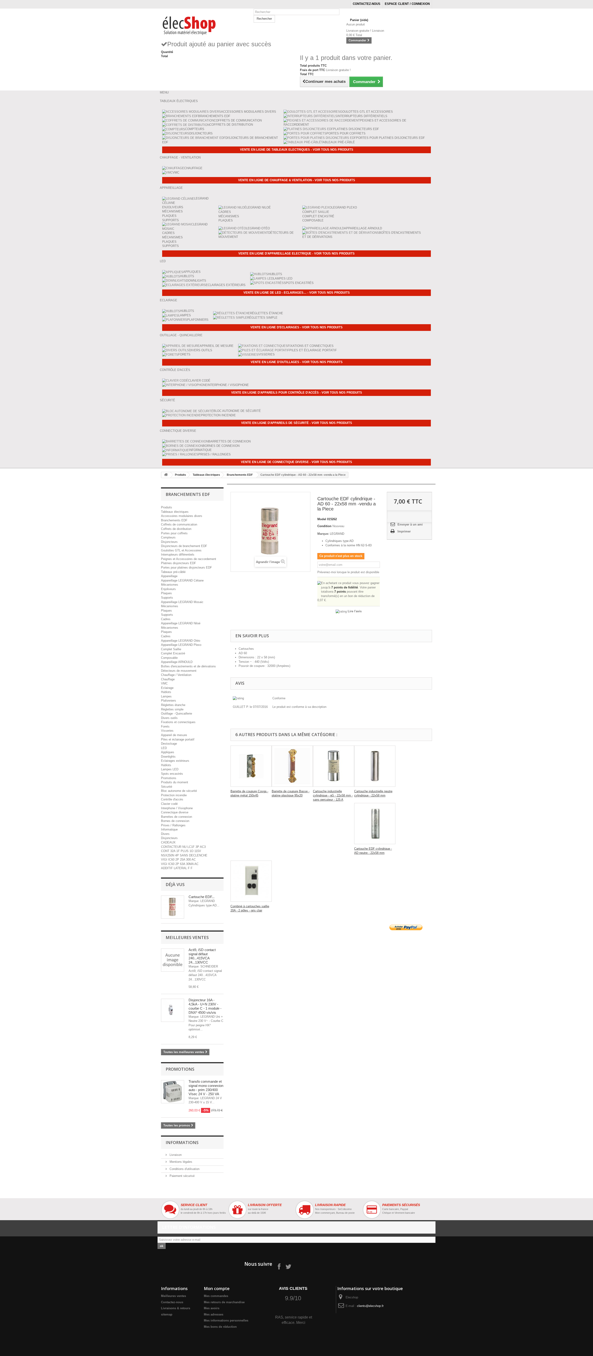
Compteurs (194, 129)
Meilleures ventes (187, 937)
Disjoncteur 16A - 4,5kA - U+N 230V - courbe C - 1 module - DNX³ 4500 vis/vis (205, 1006)
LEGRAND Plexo (344, 207)
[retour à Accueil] (165, 475)
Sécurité (166, 786)
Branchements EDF (214, 116)
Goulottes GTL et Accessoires (366, 111)
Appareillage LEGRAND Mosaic (182, 602)
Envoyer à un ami (410, 524)
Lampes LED (282, 278)
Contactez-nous (366, 4)
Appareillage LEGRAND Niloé (180, 623)
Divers (165, 834)
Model (321, 519)
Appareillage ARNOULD (363, 228)
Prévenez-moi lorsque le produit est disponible (348, 572)
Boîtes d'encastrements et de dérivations (188, 666)
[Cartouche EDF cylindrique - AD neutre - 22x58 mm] (374, 823)
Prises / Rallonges (214, 454)
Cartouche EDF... (201, 897)
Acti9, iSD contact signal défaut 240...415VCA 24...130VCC (202, 956)
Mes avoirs (211, 1308)
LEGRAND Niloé (258, 207)
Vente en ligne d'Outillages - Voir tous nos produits (297, 362)
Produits (180, 474)
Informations (182, 1142)
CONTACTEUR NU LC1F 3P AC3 (183, 847)
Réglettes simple (262, 317)
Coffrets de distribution (231, 124)
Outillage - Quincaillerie (176, 713)
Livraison (175, 1155)
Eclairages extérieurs (226, 285)
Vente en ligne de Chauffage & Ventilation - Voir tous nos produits (296, 180)
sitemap (166, 1314)
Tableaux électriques (206, 474)
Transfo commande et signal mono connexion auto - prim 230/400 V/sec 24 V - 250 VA (206, 1087)
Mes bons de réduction (220, 1326)
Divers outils (200, 350)
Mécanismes (172, 211)
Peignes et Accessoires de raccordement (188, 559)
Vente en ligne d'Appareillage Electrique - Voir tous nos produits (296, 253)
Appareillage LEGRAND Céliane (182, 580)
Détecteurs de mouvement (178, 670)
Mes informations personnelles (226, 1320)
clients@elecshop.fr (370, 1306)
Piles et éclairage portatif (313, 350)
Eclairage (167, 688)
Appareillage (169, 576)
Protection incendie (218, 415)
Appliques (192, 272)
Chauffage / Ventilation (176, 675)
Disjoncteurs (201, 133)
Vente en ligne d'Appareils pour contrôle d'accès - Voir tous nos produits (296, 392)
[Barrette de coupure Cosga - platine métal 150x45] (251, 766)
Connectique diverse (174, 812)
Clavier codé (199, 380)
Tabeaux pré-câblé (173, 572)
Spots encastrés (299, 283)
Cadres (168, 233)
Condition (324, 526)
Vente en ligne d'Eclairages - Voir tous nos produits (296, 327)
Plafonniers (197, 319)
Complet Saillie (315, 212)
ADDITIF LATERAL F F (176, 868)
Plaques (169, 216)
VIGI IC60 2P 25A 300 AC (178, 859)
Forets (184, 354)
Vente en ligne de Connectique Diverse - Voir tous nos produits (296, 462)
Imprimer (404, 531)
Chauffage (193, 168)
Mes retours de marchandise (224, 1302)
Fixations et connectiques (311, 346)
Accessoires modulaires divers (248, 111)
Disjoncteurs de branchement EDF (184, 546)
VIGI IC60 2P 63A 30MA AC (180, 864)
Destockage (169, 743)
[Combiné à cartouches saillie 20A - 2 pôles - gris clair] (251, 881)
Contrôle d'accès (172, 799)
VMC (176, 172)
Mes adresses (213, 1314)
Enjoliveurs (172, 207)
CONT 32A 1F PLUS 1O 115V (181, 851)
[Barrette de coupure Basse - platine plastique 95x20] (292, 766)
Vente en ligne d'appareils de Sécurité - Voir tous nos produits (296, 423)
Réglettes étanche (266, 313)
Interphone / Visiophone (228, 385)
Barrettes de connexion (229, 441)
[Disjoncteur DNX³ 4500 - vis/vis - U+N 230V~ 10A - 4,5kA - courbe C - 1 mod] (172, 1010)
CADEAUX (168, 842)
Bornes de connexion (221, 446)
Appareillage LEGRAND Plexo (181, 645)
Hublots (187, 276)
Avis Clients (293, 1288)
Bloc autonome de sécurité (237, 411)
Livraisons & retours (175, 1308)
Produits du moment (174, 782)
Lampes (184, 315)
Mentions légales (180, 1161)
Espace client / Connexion (407, 4)
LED (164, 748)
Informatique (200, 450)
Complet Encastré (318, 216)
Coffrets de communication (238, 120)
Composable (313, 220)
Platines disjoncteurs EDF (356, 129)
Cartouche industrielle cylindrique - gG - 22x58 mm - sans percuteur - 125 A (333, 795)
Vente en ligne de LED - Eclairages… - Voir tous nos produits (296, 292)
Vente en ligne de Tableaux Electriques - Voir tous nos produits (296, 149)
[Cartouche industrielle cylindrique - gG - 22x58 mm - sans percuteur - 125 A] (333, 766)
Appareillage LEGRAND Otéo (180, 640)
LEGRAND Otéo (258, 228)
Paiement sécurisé (182, 1176)
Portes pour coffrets (346, 133)
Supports (170, 220)
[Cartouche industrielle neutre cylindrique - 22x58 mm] (374, 766)
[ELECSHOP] (204, 24)
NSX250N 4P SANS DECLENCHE (184, 855)
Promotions (168, 778)
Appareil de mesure (216, 346)
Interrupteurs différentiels (362, 116)
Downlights (196, 280)
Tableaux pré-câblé (338, 142)
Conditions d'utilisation (184, 1169)
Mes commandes (216, 1296)
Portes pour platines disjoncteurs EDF (390, 138)
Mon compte (217, 1288)
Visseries (266, 354)
